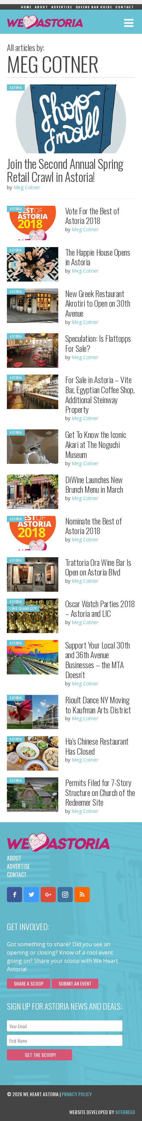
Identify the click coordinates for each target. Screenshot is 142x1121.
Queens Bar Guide (94, 6)
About (41, 6)
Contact (124, 6)
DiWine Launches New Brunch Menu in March (94, 484)
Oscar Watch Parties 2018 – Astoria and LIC (100, 608)
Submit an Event (75, 983)
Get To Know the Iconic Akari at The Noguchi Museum (95, 444)
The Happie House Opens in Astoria (97, 257)
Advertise (61, 6)
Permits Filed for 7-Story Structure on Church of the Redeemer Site (100, 792)
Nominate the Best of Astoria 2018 (93, 525)
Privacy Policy (77, 1094)
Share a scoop (28, 983)
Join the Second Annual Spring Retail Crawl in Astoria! (65, 170)
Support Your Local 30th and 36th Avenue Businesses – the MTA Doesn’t (97, 660)
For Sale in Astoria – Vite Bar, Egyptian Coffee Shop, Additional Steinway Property (100, 394)
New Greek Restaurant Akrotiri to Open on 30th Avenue (97, 303)
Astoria (16, 87)
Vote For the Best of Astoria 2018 (92, 215)
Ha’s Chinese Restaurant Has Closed (97, 746)
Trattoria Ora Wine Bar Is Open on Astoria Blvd (98, 567)
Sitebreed (125, 1111)
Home (26, 6)
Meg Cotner (26, 187)
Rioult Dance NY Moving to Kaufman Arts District (98, 704)
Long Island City (23, 608)
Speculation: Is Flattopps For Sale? (98, 343)
